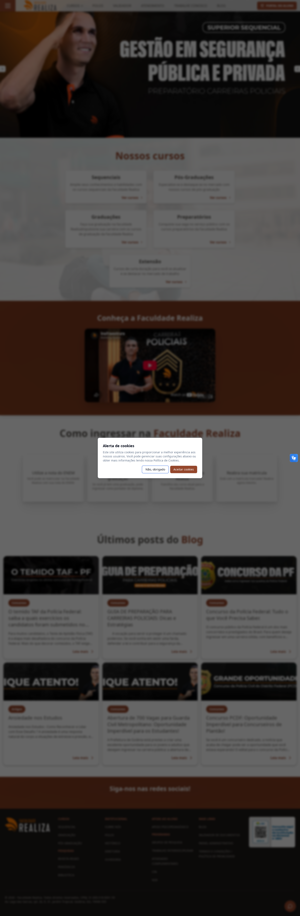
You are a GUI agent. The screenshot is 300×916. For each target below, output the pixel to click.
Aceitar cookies (183, 469)
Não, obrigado (155, 469)
